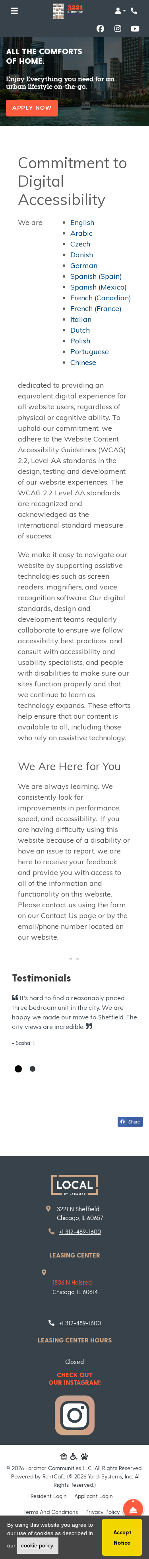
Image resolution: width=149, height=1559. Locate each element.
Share (133, 1121)
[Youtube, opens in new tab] (135, 29)
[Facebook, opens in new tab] (100, 29)
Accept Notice (122, 1537)
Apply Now (32, 107)
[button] (120, 10)
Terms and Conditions (50, 1511)
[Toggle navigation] (14, 10)
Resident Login (49, 1495)
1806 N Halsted (72, 1282)
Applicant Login (93, 1495)
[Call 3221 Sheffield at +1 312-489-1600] (134, 10)
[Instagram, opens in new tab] (118, 29)
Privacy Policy (102, 1511)
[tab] (18, 1069)
